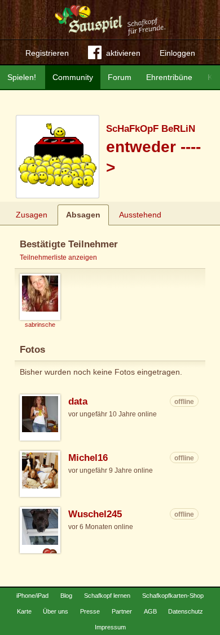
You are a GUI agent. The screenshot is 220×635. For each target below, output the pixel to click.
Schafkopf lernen (107, 595)
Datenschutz (185, 611)
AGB (150, 611)
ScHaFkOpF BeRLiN (150, 128)
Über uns (55, 611)
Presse (90, 611)
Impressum (110, 627)
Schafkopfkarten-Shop (173, 595)
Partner (122, 611)
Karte (24, 611)
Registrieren (47, 52)
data (77, 401)
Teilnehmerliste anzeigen (58, 257)
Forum (119, 77)
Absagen (83, 214)
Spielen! (21, 77)
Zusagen (31, 214)
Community (72, 77)
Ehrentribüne (169, 77)
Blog (66, 595)
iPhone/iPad (32, 595)
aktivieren (123, 52)
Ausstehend (140, 214)
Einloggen (177, 52)
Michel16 (88, 457)
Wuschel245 (95, 514)
